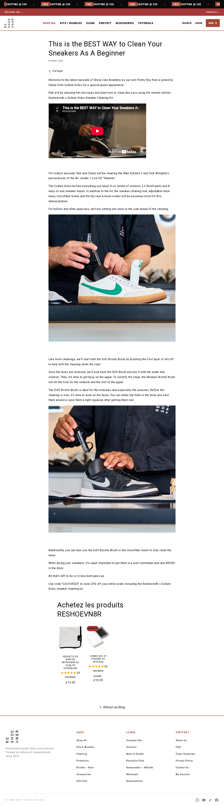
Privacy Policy (184, 760)
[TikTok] (210, 800)
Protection (82, 760)
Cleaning (81, 753)
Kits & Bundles (85, 747)
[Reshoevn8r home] (9, 23)
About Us (181, 740)
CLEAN (90, 23)
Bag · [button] (213, 23)
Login (198, 23)
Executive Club (135, 760)
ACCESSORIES (125, 23)
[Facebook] (216, 800)
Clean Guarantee (185, 753)
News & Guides (135, 753)
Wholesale (132, 774)
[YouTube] (203, 800)
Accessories (83, 774)
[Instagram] (197, 800)
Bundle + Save (85, 767)
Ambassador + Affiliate (139, 767)
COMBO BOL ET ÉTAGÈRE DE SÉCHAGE (98, 659)
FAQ (178, 747)
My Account (183, 774)
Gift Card (81, 780)
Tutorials (145, 23)
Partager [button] (57, 71)
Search (187, 23)
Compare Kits (134, 740)
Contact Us (182, 767)
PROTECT (105, 23)
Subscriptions (134, 780)
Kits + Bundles (71, 23)
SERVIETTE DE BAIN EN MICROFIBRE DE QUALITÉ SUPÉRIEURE (70, 662)
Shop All (49, 23)
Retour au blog (114, 707)
